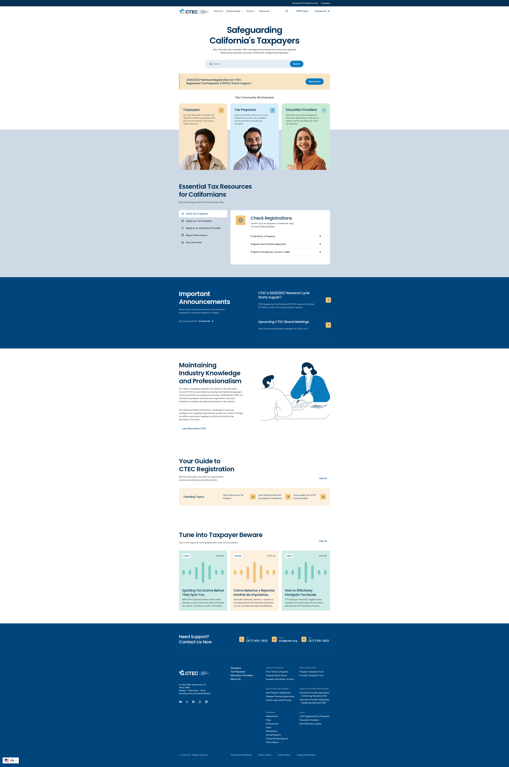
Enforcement (272, 723)
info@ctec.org (288, 641)
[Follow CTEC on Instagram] (199, 701)
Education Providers (241, 675)
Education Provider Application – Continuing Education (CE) (314, 694)
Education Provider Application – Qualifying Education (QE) (314, 701)
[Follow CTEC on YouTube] (180, 701)
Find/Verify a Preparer (263, 236)
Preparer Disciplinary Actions (280, 679)
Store (268, 727)
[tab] (203, 213)
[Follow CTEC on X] (186, 701)
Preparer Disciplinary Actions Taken (270, 252)
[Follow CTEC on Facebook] (193, 701)
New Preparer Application (278, 692)
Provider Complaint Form (312, 675)
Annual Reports (273, 734)
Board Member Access (310, 723)
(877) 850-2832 (257, 641)
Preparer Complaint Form (312, 671)
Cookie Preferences (306, 755)
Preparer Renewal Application (280, 696)
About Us (235, 679)
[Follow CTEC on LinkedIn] (206, 701)
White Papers (272, 742)
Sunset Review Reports (277, 738)
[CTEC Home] (194, 11)
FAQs (268, 720)
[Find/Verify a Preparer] (320, 236)
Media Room (272, 716)
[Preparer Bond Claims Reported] (320, 244)
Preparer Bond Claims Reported (268, 244)
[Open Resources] (271, 11)
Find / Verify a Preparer (277, 671)
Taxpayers (235, 668)
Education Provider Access (305, 3)
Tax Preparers (237, 671)
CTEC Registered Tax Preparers (315, 716)
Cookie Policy (284, 755)
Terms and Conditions (241, 755)
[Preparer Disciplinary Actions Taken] (320, 252)
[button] (325, 3)
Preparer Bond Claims (276, 675)
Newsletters (271, 731)
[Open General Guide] (242, 11)
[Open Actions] (255, 11)
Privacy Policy (264, 755)
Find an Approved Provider (279, 700)
